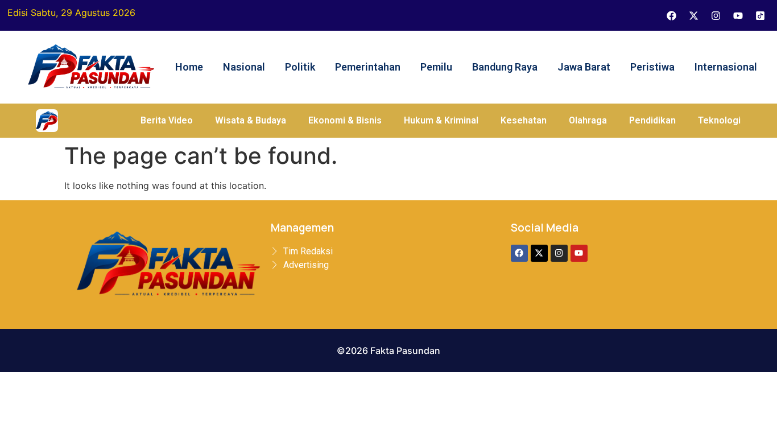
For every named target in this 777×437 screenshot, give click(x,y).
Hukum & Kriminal (441, 120)
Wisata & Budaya (250, 120)
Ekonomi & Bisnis (345, 120)
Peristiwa (652, 67)
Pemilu (436, 67)
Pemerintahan (367, 67)
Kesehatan (524, 120)
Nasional (244, 67)
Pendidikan (652, 120)
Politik (300, 67)
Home (189, 67)
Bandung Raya (505, 67)
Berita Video (166, 120)
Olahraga (588, 120)
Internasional (726, 67)
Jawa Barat (583, 67)
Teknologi (719, 120)
